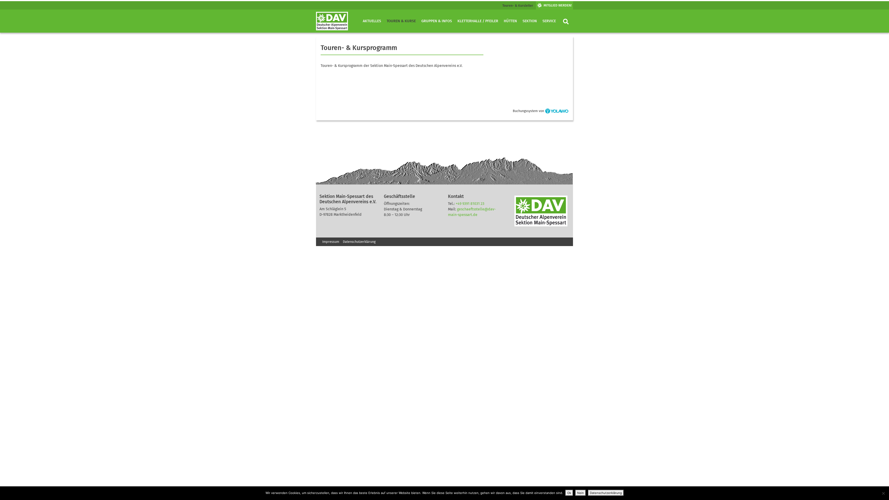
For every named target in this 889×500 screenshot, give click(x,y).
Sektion (530, 21)
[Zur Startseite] (332, 21)
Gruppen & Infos (436, 21)
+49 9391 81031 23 (470, 203)
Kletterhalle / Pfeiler (477, 21)
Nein (580, 493)
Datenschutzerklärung (359, 242)
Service (549, 21)
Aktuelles (372, 21)
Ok (569, 493)
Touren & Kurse (401, 21)
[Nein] (883, 493)
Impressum (330, 242)
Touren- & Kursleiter (517, 6)
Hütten (510, 21)
